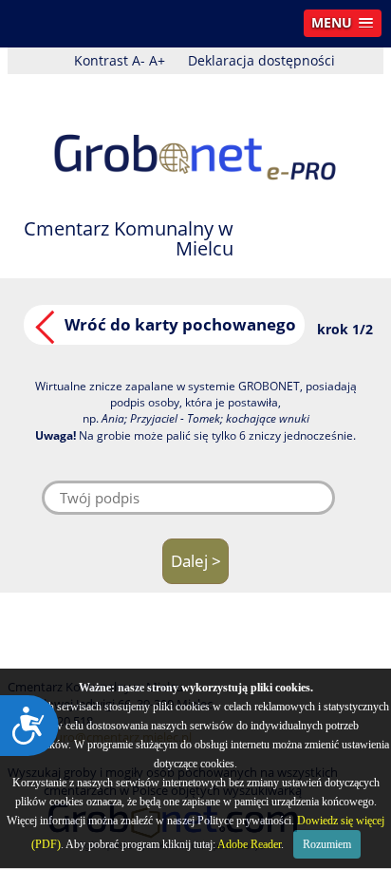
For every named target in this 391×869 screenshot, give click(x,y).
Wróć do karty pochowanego (180, 324)
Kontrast (101, 60)
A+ (157, 60)
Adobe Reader (249, 844)
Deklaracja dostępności (261, 60)
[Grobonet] (195, 140)
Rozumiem (327, 844)
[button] (343, 23)
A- (138, 60)
